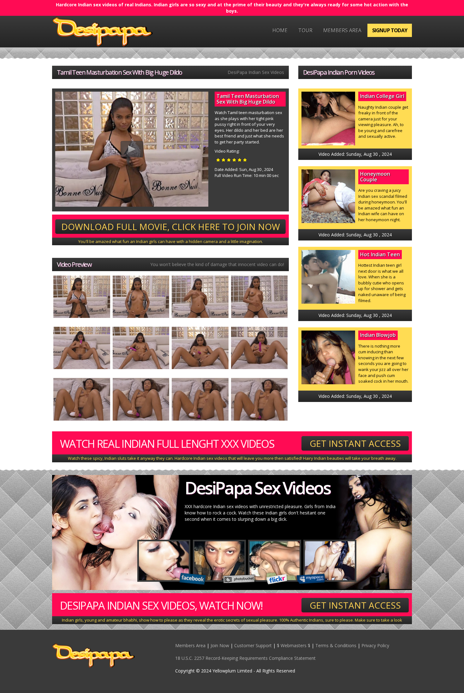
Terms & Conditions (335, 645)
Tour (305, 30)
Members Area (342, 30)
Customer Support (253, 645)
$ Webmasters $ (293, 645)
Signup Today (389, 30)
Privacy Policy (375, 645)
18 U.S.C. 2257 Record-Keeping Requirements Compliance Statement (245, 658)
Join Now (220, 645)
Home (280, 30)
